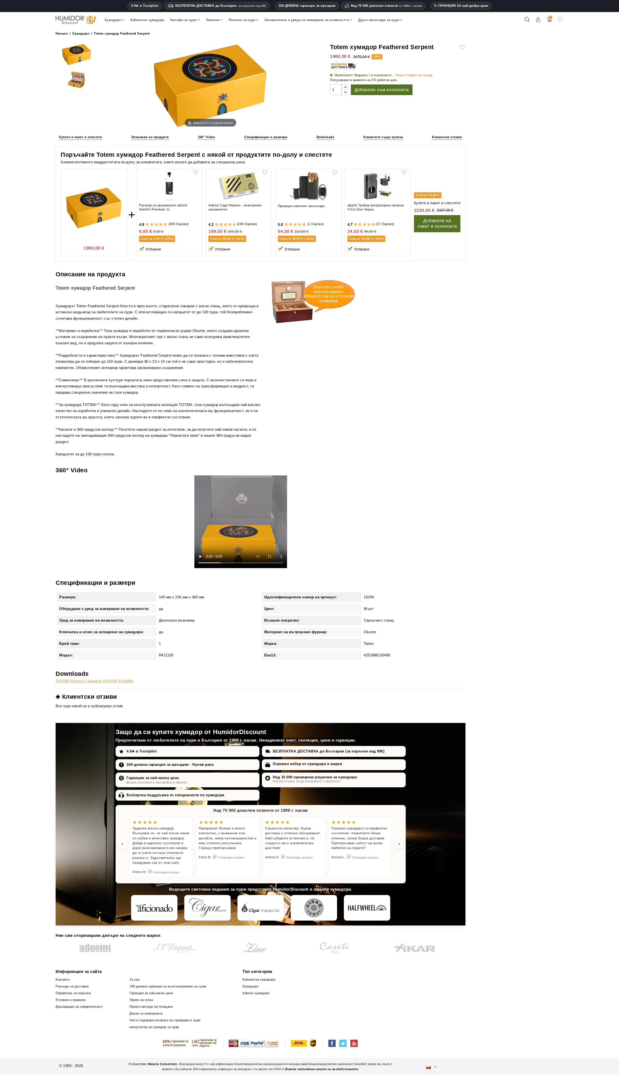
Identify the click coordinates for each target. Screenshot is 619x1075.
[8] (230, 224)
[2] (152, 224)
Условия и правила (71, 1000)
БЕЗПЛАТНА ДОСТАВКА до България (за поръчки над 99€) (329, 751)
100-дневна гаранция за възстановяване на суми (167, 986)
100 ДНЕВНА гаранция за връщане (307, 6)
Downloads (325, 137)
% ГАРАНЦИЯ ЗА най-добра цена (461, 6)
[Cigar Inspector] (260, 908)
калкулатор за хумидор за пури (154, 1027)
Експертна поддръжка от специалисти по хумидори (175, 795)
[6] (225, 224)
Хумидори (250, 986)
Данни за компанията (146, 1013)
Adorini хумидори (256, 993)
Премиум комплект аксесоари (301, 206)
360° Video (206, 137)
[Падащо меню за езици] (431, 1067)
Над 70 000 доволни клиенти (386, 6)
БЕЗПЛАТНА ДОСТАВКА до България (220, 6)
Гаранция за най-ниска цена (152, 778)
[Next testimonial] (399, 844)
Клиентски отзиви (447, 137)
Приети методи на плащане (151, 1006)
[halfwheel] (367, 908)
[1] (147, 224)
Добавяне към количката (381, 89)
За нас (134, 979)
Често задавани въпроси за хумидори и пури (164, 1020)
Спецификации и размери (265, 137)
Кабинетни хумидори (259, 979)
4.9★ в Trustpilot (145, 6)
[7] (366, 224)
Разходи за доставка (72, 986)
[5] (165, 224)
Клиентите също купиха (383, 137)
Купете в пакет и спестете (80, 137)
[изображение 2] (77, 80)
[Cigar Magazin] (314, 908)
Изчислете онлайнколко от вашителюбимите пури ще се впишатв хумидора (328, 293)
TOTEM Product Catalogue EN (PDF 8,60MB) (94, 681)
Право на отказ (141, 1000)
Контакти (63, 979)
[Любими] (560, 21)
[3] (156, 224)
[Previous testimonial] (122, 844)
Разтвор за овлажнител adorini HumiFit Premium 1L (163, 207)
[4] (160, 224)
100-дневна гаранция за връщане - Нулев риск (170, 764)
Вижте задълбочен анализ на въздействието (321, 1069)
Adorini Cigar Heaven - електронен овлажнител (235, 207)
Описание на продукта (150, 137)
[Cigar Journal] (207, 908)
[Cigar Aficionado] (154, 908)
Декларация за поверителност (79, 1006)
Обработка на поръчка (73, 993)
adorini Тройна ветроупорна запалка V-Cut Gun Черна (375, 207)
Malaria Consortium (162, 1064)
